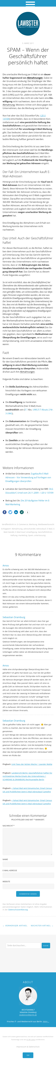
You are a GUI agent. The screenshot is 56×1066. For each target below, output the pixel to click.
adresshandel (29, 528)
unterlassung (40, 535)
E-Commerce (22, 524)
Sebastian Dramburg (14, 617)
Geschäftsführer (45, 532)
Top (28, 1055)
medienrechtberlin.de (28, 1015)
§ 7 (26, 409)
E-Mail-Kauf (20, 532)
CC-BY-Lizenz (30, 1040)
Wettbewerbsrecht (46, 524)
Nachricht (8, 825)
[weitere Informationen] (28, 512)
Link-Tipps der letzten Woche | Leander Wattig (31, 764)
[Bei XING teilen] (22, 512)
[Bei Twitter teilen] (10, 512)
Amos (6, 565)
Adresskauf (41, 528)
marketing (22, 535)
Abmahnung (9, 104)
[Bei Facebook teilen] (5, 512)
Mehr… (46, 1021)
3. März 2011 (28, 43)
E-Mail (49, 528)
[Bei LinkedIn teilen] (16, 512)
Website (6, 881)
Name (5, 859)
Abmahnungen (35, 77)
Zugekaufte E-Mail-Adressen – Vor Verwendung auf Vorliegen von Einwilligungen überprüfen (28, 477)
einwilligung (31, 532)
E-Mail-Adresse (10, 870)
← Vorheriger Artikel (15, 925)
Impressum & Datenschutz (28, 1046)
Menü (28, 3)
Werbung (33, 524)
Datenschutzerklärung (18, 909)
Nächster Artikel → (42, 925)
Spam (30, 535)
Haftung (13, 535)
